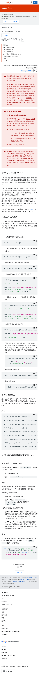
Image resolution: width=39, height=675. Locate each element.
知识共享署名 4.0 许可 (31, 578)
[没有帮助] (18, 31)
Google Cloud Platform (8, 655)
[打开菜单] (3, 2)
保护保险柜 (23, 115)
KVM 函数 (29, 98)
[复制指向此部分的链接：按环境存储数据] (17, 395)
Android (4, 646)
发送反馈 (5, 35)
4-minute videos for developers (11, 631)
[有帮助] (16, 31)
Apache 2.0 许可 (24, 579)
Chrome (4, 649)
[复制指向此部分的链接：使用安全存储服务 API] (25, 173)
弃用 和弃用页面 (26, 78)
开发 (12, 27)
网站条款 (12, 666)
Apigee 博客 (5, 634)
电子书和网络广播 (7, 604)
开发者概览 (5, 628)
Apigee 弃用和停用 (18, 145)
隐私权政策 (5, 666)
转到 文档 (26, 70)
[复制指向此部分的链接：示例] (7, 534)
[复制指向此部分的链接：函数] (7, 483)
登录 (35, 2)
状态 (3, 618)
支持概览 (4, 615)
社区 (3, 612)
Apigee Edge (7, 8)
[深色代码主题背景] (34, 241)
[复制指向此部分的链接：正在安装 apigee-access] (24, 463)
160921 (9, 91)
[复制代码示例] (36, 241)
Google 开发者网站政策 (18, 581)
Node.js (12, 115)
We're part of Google (8, 595)
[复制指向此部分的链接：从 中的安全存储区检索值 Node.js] (3, 458)
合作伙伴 (4, 601)
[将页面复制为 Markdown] (19, 39)
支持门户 (4, 621)
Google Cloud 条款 (22, 666)
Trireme (24, 121)
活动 (3, 598)
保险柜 (31, 209)
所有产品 (4, 658)
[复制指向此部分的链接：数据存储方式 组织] (19, 217)
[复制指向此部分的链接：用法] (6, 233)
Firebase (4, 652)
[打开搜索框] (31, 2)
